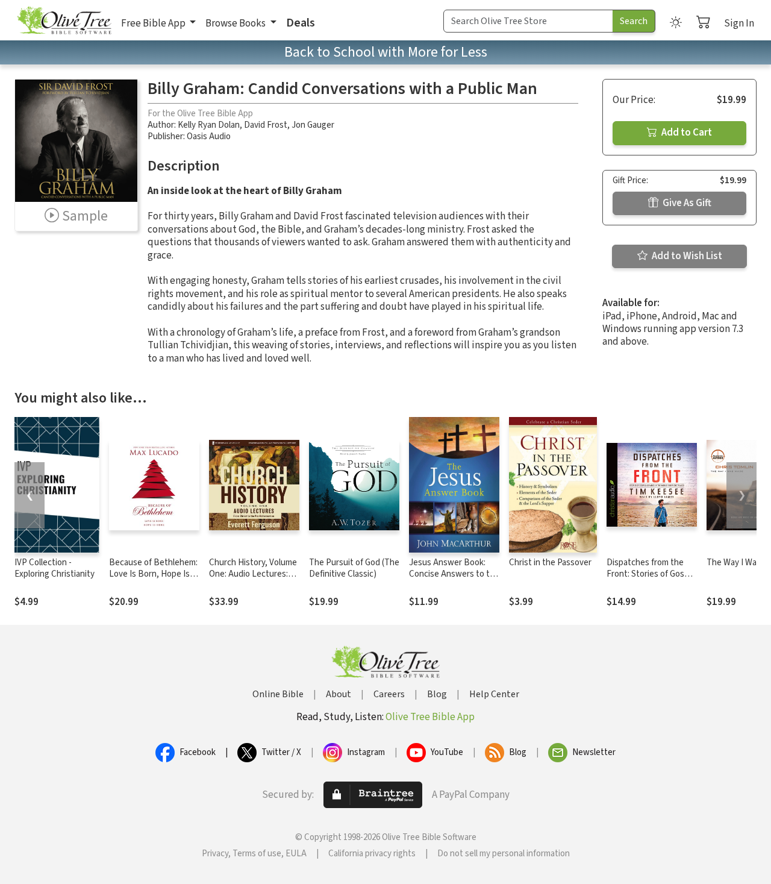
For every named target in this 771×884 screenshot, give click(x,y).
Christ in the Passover (550, 562)
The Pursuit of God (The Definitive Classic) (354, 568)
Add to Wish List (686, 256)
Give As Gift (686, 203)
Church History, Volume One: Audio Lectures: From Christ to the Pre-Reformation (253, 579)
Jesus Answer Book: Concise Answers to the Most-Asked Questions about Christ (454, 579)
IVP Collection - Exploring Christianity (54, 568)
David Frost (265, 125)
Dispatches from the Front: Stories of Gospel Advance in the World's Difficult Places (651, 579)
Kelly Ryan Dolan (209, 125)
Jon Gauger (313, 125)
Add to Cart (686, 132)
